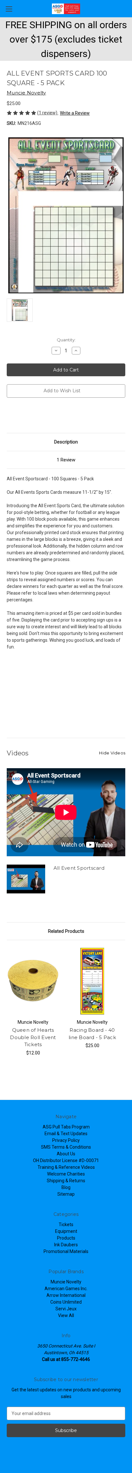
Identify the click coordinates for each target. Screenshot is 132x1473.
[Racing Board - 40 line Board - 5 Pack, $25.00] (92, 981)
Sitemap (66, 1194)
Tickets (66, 1224)
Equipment (66, 1231)
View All (66, 1315)
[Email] (21, 416)
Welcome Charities (66, 1173)
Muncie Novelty (66, 1281)
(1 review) (47, 112)
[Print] (32, 416)
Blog (66, 1187)
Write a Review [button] (75, 113)
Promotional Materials (66, 1251)
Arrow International (66, 1295)
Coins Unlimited (66, 1302)
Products (66, 1238)
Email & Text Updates (66, 1133)
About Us (66, 1153)
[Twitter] (42, 416)
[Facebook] (10, 416)
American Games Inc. (66, 1288)
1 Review (66, 460)
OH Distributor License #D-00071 (66, 1160)
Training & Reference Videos (66, 1167)
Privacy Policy (66, 1140)
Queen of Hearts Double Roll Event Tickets (33, 1037)
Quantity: (66, 339)
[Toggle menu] (9, 9)
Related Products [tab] (66, 931)
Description (66, 442)
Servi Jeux (66, 1308)
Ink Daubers (66, 1244)
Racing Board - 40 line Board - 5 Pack (92, 1033)
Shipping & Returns (66, 1180)
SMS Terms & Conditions (66, 1147)
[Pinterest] (53, 416)
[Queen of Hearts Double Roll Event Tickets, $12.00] (33, 981)
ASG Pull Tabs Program (66, 1126)
